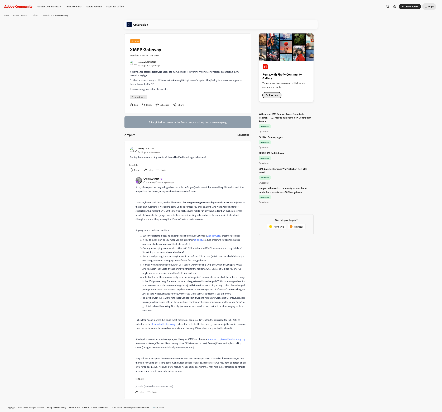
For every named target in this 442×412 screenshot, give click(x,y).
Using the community (56, 407)
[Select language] (394, 6)
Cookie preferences (100, 407)
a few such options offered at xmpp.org (226, 339)
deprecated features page (164, 323)
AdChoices (159, 407)
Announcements (73, 6)
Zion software (213, 235)
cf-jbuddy (198, 239)
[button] (410, 6)
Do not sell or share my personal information (130, 407)
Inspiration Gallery (115, 6)
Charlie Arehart (151, 178)
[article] (187, 160)
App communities (20, 15)
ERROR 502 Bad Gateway (271, 152)
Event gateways (138, 97)
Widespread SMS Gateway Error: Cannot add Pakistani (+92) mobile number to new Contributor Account (285, 117)
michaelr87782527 (147, 61)
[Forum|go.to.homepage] (18, 6)
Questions (47, 15)
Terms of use (74, 407)
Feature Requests (94, 6)
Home (6, 15)
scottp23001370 (146, 148)
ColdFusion (35, 15)
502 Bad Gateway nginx (271, 137)
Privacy (85, 407)
